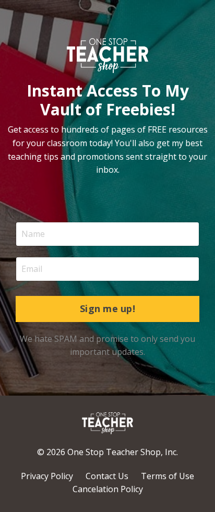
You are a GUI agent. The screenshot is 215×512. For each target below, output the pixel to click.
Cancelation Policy (108, 489)
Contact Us (107, 476)
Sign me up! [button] (107, 308)
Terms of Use (167, 476)
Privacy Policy (47, 476)
